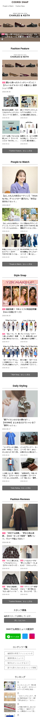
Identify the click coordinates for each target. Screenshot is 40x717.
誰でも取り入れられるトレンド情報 (22, 668)
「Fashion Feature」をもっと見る (20, 151)
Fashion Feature (20, 48)
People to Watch (20, 162)
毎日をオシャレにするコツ (18, 663)
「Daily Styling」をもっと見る (20, 488)
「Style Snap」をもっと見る (20, 374)
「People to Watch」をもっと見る (20, 264)
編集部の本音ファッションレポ (20, 653)
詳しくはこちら (20, 620)
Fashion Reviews (20, 499)
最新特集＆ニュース (16, 658)
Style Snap (20, 275)
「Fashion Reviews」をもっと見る (20, 601)
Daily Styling (20, 385)
